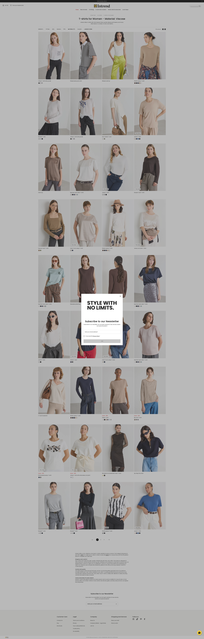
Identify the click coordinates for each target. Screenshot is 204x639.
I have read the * (93, 336)
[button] (199, 633)
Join (102, 341)
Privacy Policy (96, 336)
